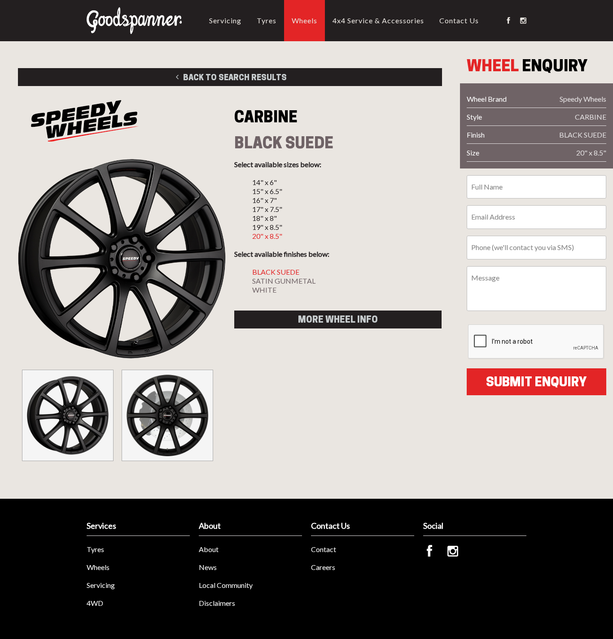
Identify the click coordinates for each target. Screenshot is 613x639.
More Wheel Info (338, 319)
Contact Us (459, 20)
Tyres (266, 20)
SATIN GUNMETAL (283, 280)
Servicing (225, 20)
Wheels (304, 20)
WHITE (264, 289)
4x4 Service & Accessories (378, 20)
